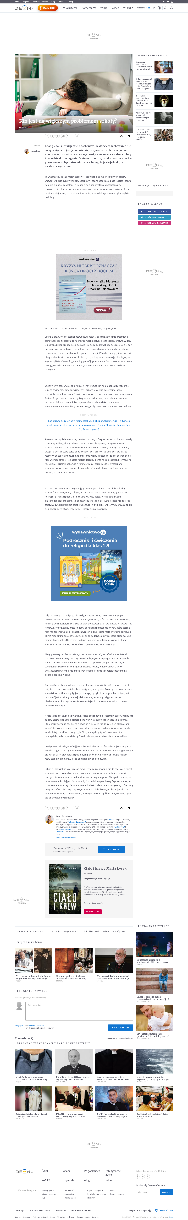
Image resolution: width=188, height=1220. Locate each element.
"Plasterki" (60, 831)
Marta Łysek (36, 151)
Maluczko (110, 819)
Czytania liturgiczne (95, 1190)
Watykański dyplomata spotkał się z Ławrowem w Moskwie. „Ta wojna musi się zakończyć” (114, 978)
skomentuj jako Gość (36, 1026)
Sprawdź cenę (92, 911)
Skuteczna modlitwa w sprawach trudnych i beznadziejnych (144, 65)
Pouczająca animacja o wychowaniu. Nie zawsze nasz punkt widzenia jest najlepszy (152, 962)
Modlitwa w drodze (40, 2)
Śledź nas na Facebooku (156, 211)
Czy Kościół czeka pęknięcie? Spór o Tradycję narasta (153, 1115)
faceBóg (62, 2)
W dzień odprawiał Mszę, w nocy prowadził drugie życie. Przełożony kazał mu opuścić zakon (144, 85)
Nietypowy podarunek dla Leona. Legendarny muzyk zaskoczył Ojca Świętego (33, 978)
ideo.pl (171, 1217)
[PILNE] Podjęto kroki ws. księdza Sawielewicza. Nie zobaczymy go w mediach (112, 1116)
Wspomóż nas (114, 849)
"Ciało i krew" (119, 827)
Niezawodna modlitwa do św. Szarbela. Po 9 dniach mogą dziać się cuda (144, 101)
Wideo (115, 7)
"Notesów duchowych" (76, 822)
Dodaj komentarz (120, 1028)
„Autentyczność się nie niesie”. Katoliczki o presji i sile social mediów (144, 134)
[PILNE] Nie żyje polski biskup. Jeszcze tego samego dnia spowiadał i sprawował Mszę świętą (73, 1079)
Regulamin (27, 1217)
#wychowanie (71, 931)
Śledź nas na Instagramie (156, 223)
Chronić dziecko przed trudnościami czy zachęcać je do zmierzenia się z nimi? (153, 999)
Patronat (95, 1217)
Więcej (127, 7)
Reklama (71, 1217)
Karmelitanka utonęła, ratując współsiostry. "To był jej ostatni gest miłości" (153, 1079)
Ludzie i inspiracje (117, 1194)
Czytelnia (68, 1180)
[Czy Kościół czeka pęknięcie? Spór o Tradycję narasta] (154, 1098)
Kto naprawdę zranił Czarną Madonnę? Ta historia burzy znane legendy (71, 978)
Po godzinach (92, 1171)
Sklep (71, 2)
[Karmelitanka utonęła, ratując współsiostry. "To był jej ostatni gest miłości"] (154, 1061)
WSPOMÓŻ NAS (166, 1210)
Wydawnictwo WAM (40, 1210)
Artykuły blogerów (49, 1194)
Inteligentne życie (113, 1172)
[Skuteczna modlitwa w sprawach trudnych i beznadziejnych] (163, 67)
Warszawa (141, 8)
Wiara (103, 7)
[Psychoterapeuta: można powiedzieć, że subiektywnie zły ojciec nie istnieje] (154, 1018)
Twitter (168, 1)
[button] (159, 8)
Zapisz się (166, 1192)
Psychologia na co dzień (96, 1194)
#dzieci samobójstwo (114, 931)
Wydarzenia (70, 7)
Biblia (17, 2)
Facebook (164, 1)
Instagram (172, 1)
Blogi (53, 2)
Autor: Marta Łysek (64, 816)
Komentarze (89, 7)
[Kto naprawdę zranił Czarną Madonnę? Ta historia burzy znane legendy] (74, 960)
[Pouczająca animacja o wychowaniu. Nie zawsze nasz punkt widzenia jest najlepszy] (154, 944)
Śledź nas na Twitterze (156, 217)
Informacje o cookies (83, 1217)
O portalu (18, 1217)
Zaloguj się (19, 1026)
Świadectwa (69, 1194)
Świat (45, 1171)
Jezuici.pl (19, 1210)
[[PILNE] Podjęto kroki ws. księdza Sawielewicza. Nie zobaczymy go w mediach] (114, 1098)
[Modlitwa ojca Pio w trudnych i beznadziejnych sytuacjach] (163, 118)
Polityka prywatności (40, 1217)
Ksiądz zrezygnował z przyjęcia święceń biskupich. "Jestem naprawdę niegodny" (113, 1079)
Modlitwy (91, 1198)
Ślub (43, 1198)
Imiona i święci (70, 1198)
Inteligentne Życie (144, 1002)
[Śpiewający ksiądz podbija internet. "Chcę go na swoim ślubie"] (33, 1098)
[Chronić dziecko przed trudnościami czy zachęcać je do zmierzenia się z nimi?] (154, 981)
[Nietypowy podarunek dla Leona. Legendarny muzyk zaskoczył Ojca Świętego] (33, 960)
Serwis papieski (48, 1190)
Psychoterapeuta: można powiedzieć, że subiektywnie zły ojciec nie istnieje (153, 1036)
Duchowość (69, 1190)
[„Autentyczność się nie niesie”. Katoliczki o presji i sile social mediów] (163, 135)
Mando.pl (61, 1210)
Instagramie (66, 829)
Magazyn (26, 2)
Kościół (22, 128)
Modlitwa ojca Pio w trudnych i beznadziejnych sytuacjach (143, 116)
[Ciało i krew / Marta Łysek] (65, 889)
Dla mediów (61, 1217)
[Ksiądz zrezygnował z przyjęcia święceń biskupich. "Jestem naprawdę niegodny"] (114, 1061)
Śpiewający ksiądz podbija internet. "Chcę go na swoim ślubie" (32, 1115)
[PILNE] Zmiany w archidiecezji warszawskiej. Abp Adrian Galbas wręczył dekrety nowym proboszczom (73, 1116)
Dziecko (140, 965)
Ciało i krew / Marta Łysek (105, 869)
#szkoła (56, 931)
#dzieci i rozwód (90, 931)
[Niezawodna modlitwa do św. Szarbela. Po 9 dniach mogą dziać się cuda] (163, 101)
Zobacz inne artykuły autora (66, 837)
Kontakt (52, 1217)
